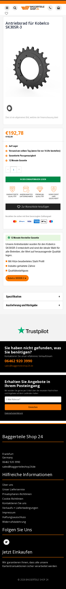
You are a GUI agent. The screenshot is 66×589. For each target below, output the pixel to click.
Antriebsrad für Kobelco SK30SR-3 (27, 25)
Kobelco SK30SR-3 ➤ (17, 278)
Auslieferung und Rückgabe (21, 305)
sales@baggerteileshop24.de (19, 365)
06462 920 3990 (18, 360)
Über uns (7, 484)
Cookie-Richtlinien (12, 498)
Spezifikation (13, 296)
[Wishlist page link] (6, 13)
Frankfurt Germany (7, 455)
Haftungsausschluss (14, 517)
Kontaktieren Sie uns (14, 503)
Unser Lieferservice (13, 489)
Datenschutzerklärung (14, 413)
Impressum (8, 512)
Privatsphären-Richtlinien (17, 494)
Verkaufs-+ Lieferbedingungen (20, 508)
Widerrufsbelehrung (14, 521)
